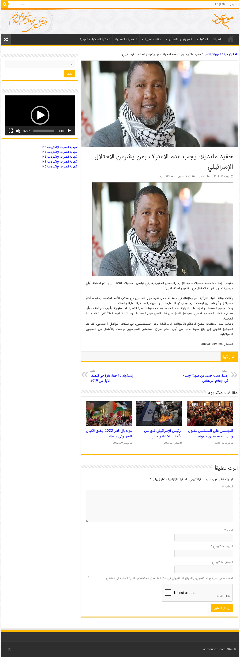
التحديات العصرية (126, 39)
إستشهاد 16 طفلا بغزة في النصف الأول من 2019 (111, 376)
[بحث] (4, 4)
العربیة (217, 54)
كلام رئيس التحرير (180, 39)
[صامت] (18, 130)
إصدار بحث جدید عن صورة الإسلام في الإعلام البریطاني (205, 376)
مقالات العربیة (153, 39)
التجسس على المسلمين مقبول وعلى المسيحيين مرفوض (210, 433)
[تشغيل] (69, 130)
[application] (40, 115)
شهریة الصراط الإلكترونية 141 (59, 161)
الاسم (228, 530)
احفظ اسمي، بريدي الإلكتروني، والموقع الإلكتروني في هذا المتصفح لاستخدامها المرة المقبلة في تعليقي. (169, 578)
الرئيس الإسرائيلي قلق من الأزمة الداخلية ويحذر (163, 433)
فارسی (232, 4)
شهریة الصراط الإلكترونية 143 (59, 151)
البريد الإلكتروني (222, 546)
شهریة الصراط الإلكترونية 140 (59, 166)
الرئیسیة (230, 39)
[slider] (44, 131)
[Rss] (9, 649)
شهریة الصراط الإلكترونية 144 (59, 147)
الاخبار (207, 54)
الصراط (217, 39)
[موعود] (120, 21)
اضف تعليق (184, 176)
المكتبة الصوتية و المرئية (95, 39)
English (220, 4)
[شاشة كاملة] (10, 130)
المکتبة (203, 39)
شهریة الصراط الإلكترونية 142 (59, 156)
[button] (40, 115)
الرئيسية (229, 54)
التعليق (227, 486)
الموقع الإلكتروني (222, 562)
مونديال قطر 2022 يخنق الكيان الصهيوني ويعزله (109, 433)
